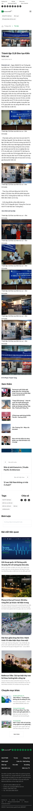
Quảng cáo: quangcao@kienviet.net (13, 786)
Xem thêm (17, 734)
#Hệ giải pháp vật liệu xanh (9, 19)
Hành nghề (4, 761)
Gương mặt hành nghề (18, 708)
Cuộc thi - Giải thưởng (23, 761)
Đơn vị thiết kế (24, 3)
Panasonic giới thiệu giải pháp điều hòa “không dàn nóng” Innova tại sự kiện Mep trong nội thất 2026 (21, 392)
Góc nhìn (15, 764)
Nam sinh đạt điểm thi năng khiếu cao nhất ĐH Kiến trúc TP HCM (21, 440)
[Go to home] (6, 11)
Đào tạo (3, 764)
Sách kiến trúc (5, 768)
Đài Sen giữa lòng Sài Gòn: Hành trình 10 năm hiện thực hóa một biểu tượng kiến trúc (15, 640)
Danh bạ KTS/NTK (12, 3)
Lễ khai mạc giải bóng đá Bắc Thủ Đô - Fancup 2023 (21, 416)
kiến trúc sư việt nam (7, 503)
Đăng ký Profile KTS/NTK (14, 801)
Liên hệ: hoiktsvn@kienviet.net (11, 784)
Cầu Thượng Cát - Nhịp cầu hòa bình (20, 428)
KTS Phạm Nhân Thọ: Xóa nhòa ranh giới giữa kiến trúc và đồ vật (22, 711)
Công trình (26, 758)
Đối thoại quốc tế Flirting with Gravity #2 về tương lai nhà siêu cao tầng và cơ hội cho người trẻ (15, 564)
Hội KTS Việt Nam (6, 499)
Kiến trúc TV (26, 768)
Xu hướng (27, 764)
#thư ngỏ (16, 16)
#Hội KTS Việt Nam (7, 16)
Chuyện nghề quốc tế (18, 695)
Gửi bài (13, 1)
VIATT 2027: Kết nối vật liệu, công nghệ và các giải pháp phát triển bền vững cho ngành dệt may (22, 723)
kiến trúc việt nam (6, 506)
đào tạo (15, 506)
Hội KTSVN (4, 758)
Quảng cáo (4, 1)
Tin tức (16, 758)
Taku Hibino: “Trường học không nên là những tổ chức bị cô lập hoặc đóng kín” (22, 698)
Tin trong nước (17, 720)
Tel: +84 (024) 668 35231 (10, 790)
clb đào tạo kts (6, 509)
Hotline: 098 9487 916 (9, 788)
